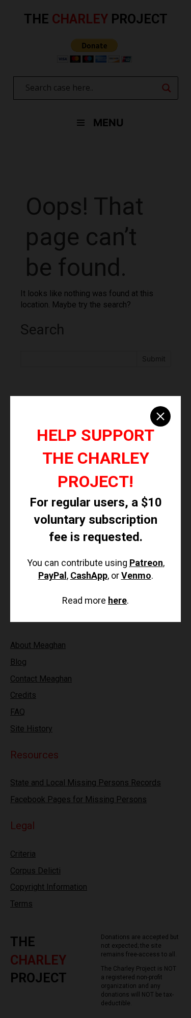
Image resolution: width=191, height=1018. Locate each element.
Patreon (146, 562)
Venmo (136, 575)
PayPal (52, 575)
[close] (160, 416)
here (117, 600)
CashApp (88, 575)
